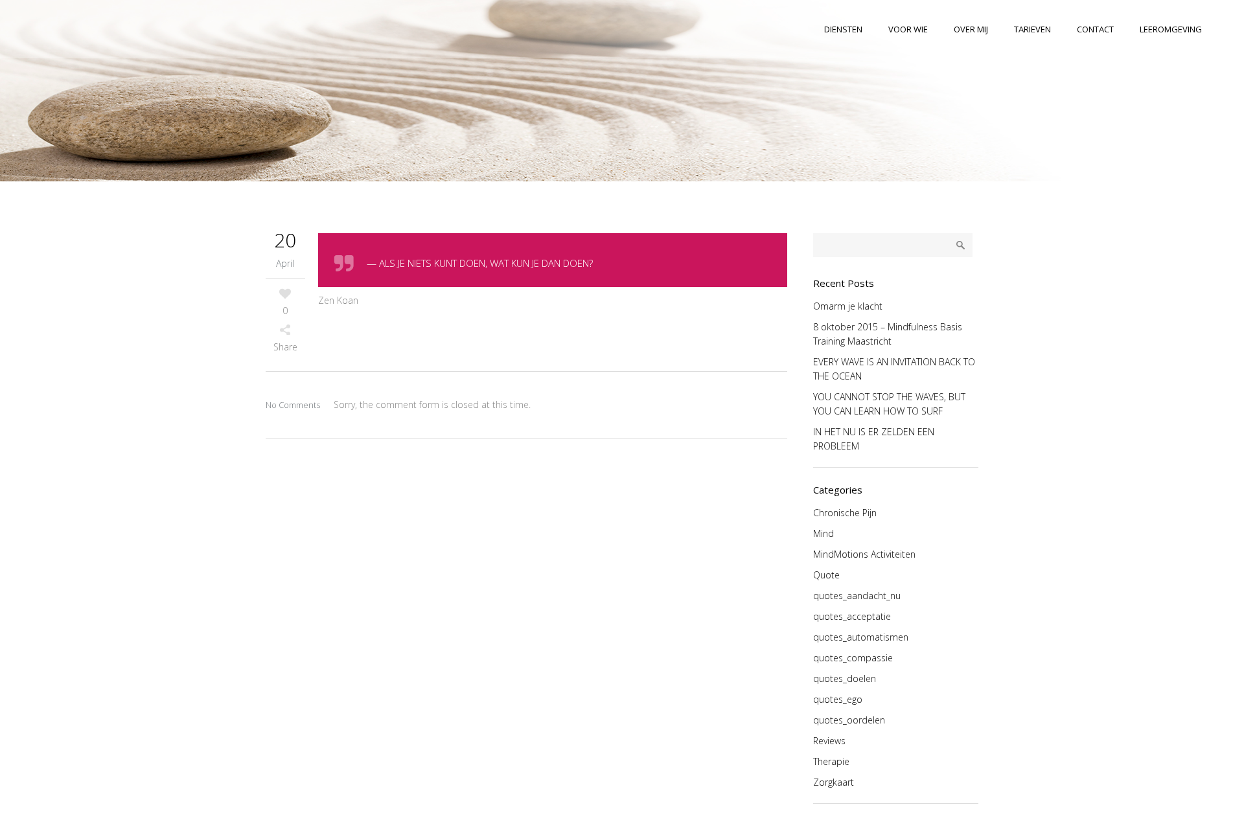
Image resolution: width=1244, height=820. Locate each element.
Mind (823, 533)
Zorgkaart (833, 782)
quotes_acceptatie (852, 616)
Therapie (831, 761)
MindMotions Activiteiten (864, 554)
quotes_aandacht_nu (857, 595)
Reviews (829, 741)
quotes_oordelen (849, 720)
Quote (826, 575)
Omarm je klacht (847, 306)
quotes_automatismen (860, 637)
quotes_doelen (844, 678)
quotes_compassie (853, 658)
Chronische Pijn (845, 513)
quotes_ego (837, 699)
